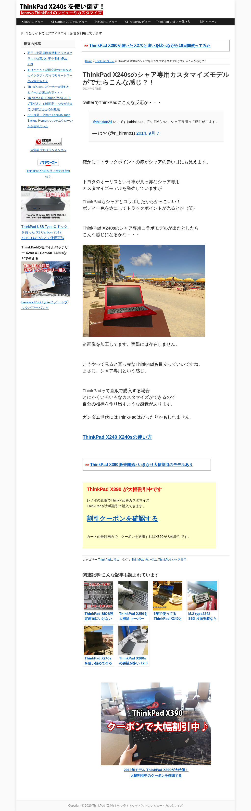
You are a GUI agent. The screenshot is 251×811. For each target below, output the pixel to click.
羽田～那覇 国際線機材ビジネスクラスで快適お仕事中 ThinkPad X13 (49, 58)
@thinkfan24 (102, 122)
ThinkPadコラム (104, 61)
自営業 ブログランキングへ (48, 150)
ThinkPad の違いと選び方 (173, 22)
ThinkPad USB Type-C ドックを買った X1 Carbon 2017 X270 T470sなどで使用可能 (44, 232)
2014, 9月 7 (147, 133)
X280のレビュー (32, 22)
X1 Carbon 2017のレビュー (69, 22)
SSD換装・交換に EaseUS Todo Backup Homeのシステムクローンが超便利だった (50, 120)
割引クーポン (208, 22)
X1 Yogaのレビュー (138, 22)
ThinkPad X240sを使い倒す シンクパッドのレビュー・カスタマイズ (61, 9)
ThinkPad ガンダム (144, 559)
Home (88, 61)
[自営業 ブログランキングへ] (48, 144)
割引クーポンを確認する (122, 518)
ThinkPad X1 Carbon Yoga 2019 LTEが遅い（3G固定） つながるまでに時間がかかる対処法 (50, 103)
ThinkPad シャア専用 (172, 559)
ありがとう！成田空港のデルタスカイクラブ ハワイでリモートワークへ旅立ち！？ (49, 75)
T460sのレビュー (105, 22)
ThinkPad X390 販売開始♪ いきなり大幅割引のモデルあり (141, 465)
